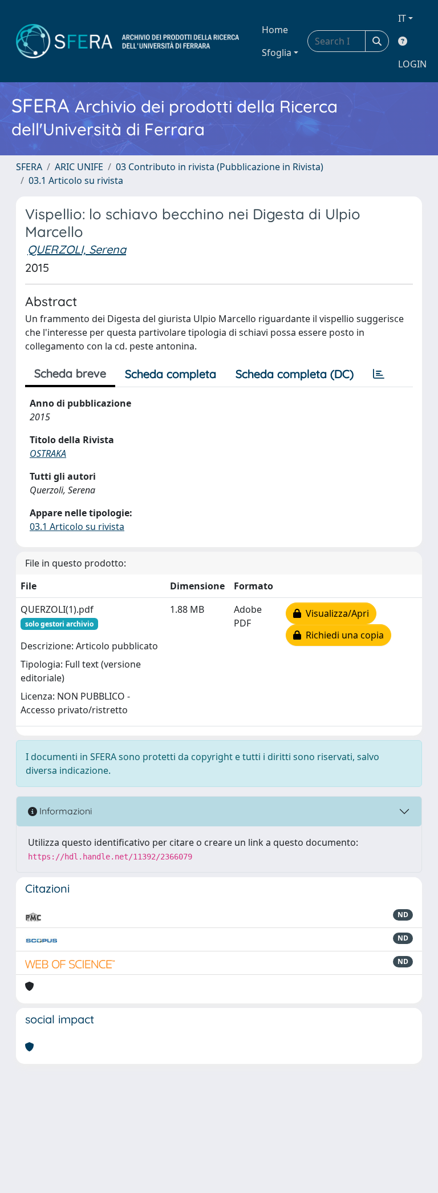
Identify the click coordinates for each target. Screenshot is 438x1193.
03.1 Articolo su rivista (76, 180)
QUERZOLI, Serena (76, 249)
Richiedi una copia (342, 635)
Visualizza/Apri (335, 613)
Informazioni (64, 811)
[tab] (378, 374)
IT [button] (402, 18)
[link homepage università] (127, 41)
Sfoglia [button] (276, 52)
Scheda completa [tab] (170, 374)
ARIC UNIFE (79, 166)
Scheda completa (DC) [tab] (295, 374)
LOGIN (412, 64)
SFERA (29, 166)
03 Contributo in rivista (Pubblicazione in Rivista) (219, 166)
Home (275, 29)
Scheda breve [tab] (70, 373)
